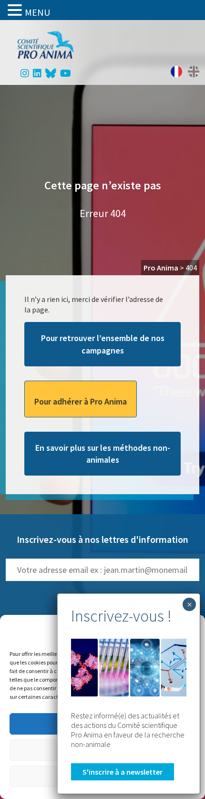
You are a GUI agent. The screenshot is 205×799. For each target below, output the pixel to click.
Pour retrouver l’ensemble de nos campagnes (102, 343)
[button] (16, 10)
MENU (37, 12)
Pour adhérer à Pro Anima (80, 401)
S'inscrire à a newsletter (122, 772)
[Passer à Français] (176, 71)
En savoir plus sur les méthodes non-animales (102, 453)
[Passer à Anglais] (193, 71)
